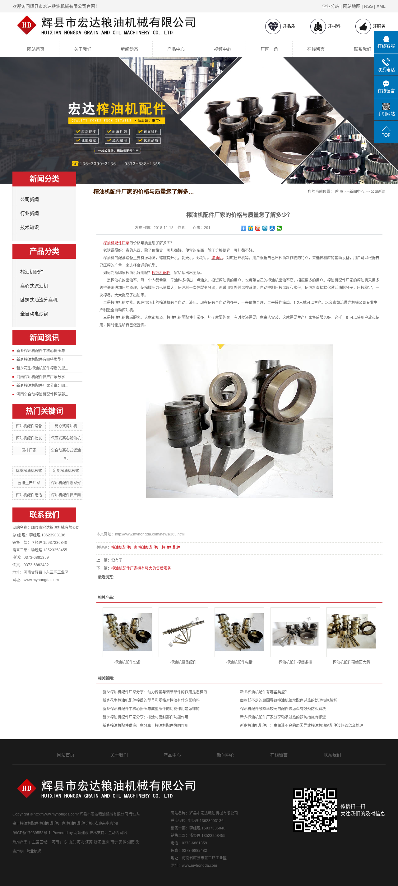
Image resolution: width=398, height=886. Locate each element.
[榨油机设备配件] (183, 632)
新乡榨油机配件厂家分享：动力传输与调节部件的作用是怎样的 (155, 692)
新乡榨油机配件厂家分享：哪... (42, 385)
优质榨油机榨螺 (29, 471)
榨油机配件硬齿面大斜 (351, 662)
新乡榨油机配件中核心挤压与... (42, 351)
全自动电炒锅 (34, 313)
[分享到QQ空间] (250, 228)
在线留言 (316, 49)
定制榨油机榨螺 (66, 471)
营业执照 (33, 851)
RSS (368, 6)
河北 (80, 842)
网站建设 (81, 833)
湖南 (131, 842)
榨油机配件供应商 (66, 495)
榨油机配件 (32, 271)
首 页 (339, 192)
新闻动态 (129, 49)
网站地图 (351, 6)
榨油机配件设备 (29, 426)
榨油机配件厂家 (124, 547)
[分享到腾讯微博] (265, 228)
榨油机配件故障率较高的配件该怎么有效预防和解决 (283, 709)
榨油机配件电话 (29, 495)
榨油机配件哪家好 (66, 483)
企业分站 (330, 6)
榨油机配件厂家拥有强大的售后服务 (141, 568)
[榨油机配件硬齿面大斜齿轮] (351, 632)
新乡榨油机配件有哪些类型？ (40, 359)
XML (381, 6)
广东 (63, 842)
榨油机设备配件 (183, 662)
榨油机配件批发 (29, 438)
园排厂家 (28, 450)
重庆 (105, 842)
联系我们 (362, 49)
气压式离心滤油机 (66, 438)
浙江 (97, 842)
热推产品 (19, 842)
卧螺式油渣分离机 (39, 299)
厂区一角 (269, 49)
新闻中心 (356, 192)
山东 (72, 842)
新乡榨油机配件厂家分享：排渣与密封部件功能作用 (145, 717)
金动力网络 (117, 833)
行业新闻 (29, 213)
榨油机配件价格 (80, 823)
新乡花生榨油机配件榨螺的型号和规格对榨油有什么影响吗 (151, 700)
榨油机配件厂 (149, 547)
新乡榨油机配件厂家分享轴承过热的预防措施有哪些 (283, 717)
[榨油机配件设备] (127, 632)
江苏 (89, 842)
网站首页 (35, 49)
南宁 (114, 842)
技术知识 (29, 227)
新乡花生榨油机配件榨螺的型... (42, 368)
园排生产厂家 (29, 483)
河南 (55, 842)
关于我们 (82, 49)
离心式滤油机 (34, 285)
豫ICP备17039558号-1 (31, 833)
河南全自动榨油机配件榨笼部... (42, 394)
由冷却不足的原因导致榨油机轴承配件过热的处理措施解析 (288, 700)
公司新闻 (29, 199)
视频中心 (222, 49)
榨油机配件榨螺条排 (295, 662)
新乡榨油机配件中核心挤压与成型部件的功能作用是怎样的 (151, 709)
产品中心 (176, 49)
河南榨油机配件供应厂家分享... (42, 377)
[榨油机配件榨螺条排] (295, 632)
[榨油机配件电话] (239, 632)
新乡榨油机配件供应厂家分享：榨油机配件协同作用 (145, 725)
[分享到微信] (279, 228)
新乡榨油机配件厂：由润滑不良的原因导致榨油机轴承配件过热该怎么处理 (301, 725)
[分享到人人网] (272, 228)
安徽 (122, 842)
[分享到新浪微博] (258, 228)
